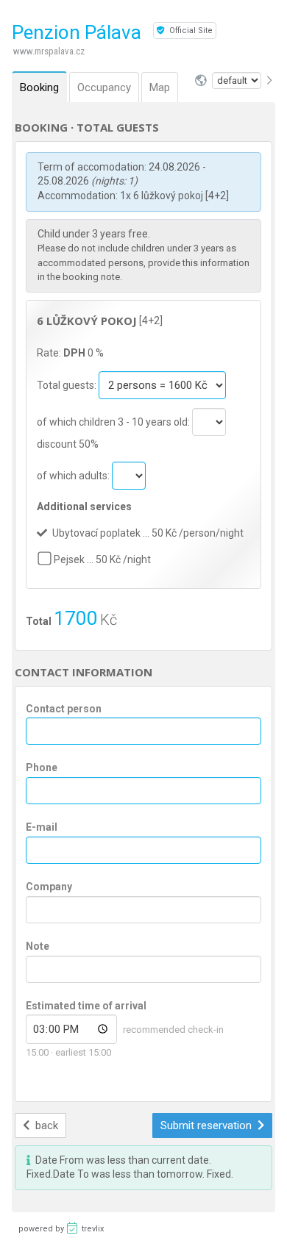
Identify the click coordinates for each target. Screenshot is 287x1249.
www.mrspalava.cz (49, 51)
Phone (41, 767)
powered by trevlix (61, 1229)
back (45, 1125)
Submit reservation (207, 1125)
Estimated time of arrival (86, 1006)
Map (159, 87)
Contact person (64, 709)
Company (49, 886)
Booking (39, 87)
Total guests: (68, 385)
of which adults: (74, 476)
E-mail (41, 827)
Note (37, 946)
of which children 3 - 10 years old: (114, 422)
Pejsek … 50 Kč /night (102, 559)
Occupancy (104, 87)
